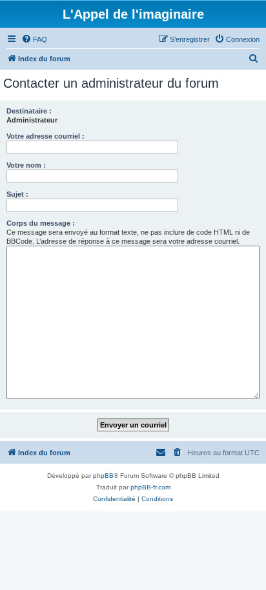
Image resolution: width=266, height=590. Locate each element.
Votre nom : (26, 165)
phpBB (103, 475)
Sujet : (17, 194)
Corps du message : (40, 223)
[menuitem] (34, 39)
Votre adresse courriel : (45, 136)
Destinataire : (29, 111)
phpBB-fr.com (150, 487)
